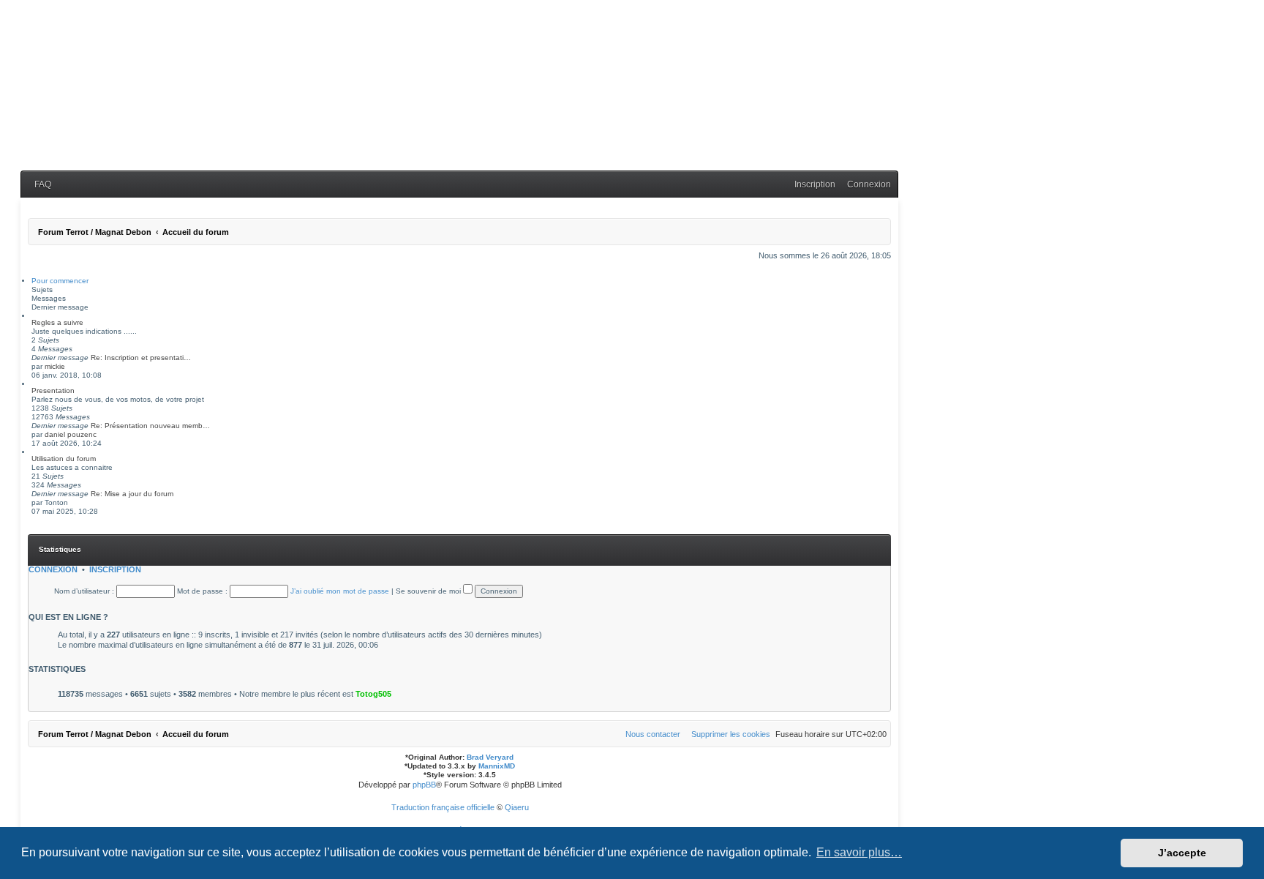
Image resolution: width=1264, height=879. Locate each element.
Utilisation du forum (63, 459)
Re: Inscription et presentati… (141, 358)
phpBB (424, 784)
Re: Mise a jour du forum (132, 494)
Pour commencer (60, 281)
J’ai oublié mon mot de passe (339, 591)
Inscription (115, 569)
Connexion (53, 569)
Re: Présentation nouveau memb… (150, 426)
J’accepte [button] (1182, 853)
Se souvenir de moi (429, 591)
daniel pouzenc (71, 434)
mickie (55, 366)
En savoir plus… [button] (859, 852)
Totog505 (373, 693)
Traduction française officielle (442, 807)
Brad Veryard (490, 757)
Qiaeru (517, 807)
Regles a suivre (57, 322)
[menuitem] (39, 184)
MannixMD (496, 766)
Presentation (53, 390)
